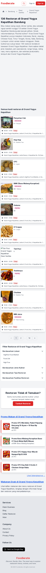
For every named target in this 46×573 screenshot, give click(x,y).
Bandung (11, 11)
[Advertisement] (23, 81)
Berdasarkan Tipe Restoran (14, 373)
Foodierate (7, 3)
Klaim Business (9, 507)
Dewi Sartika (21, 11)
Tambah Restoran (23, 404)
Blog (4, 510)
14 (29, 338)
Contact (6, 532)
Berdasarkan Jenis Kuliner (14, 368)
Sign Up (40, 3)
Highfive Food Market (11, 355)
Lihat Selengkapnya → (36, 476)
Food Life (6, 358)
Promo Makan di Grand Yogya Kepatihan (22, 416)
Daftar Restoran (9, 514)
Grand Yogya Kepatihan (34, 11)
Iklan (5, 517)
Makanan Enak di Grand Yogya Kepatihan (22, 481)
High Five (6, 362)
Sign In (31, 3)
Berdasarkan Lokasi (11, 351)
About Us (6, 529)
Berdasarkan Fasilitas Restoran (16, 378)
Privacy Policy (8, 536)
